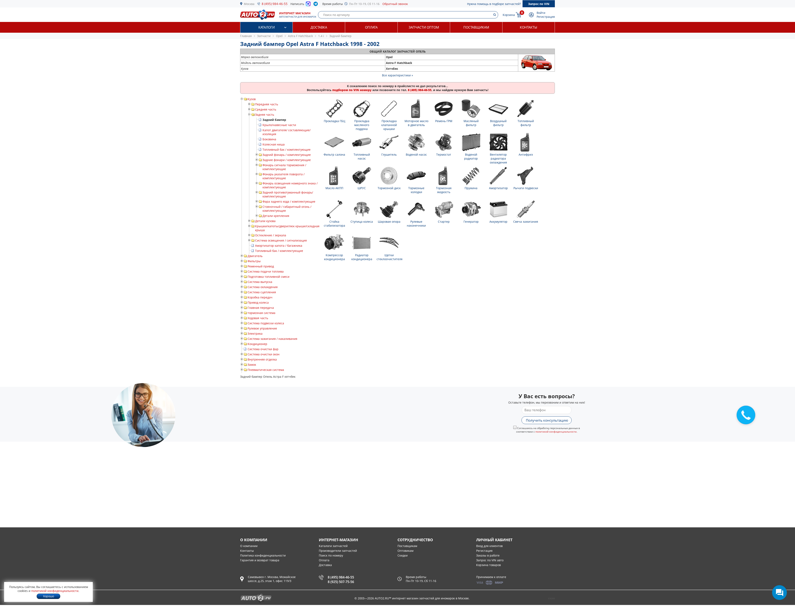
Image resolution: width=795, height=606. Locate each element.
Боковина (269, 139)
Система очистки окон (263, 354)
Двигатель (255, 256)
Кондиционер (257, 344)
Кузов (252, 99)
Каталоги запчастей (333, 546)
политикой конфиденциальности (556, 431)
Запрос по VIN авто (490, 560)
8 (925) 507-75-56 (341, 582)
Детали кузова (265, 221)
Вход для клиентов (489, 546)
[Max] (308, 5)
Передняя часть (266, 104)
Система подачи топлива (266, 271)
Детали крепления (276, 216)
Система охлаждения (263, 287)
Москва (249, 4)
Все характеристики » (397, 75)
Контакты (528, 27)
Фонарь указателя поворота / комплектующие (284, 176)
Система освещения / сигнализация (281, 240)
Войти (541, 13)
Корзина (509, 15)
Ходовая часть (258, 318)
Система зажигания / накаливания (272, 339)
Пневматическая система (266, 370)
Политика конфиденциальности (263, 555)
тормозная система (261, 313)
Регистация (484, 551)
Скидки (403, 555)
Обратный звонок (395, 4)
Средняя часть (265, 109)
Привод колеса (258, 302)
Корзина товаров (488, 565)
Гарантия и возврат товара (259, 560)
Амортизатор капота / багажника (278, 246)
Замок (252, 365)
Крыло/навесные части (279, 125)
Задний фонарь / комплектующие (287, 155)
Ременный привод (261, 266)
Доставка (319, 27)
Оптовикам (405, 551)
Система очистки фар (263, 349)
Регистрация (546, 17)
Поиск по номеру (331, 555)
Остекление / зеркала (270, 235)
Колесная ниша (274, 144)
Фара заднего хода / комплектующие (289, 201)
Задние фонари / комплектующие (287, 160)
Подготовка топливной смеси (268, 277)
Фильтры (254, 261)
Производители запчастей (338, 551)
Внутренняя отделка (262, 359)
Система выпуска (260, 282)
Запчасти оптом (424, 27)
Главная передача (261, 308)
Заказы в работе (488, 555)
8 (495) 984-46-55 (275, 4)
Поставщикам (476, 27)
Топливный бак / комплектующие (287, 150)
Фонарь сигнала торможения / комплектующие (284, 167)
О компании (249, 546)
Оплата (371, 27)
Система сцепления (262, 292)
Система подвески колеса (266, 323)
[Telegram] (316, 5)
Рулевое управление (262, 328)
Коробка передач (260, 297)
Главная (246, 36)
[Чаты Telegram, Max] (779, 592)
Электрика (255, 333)
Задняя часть (264, 115)
